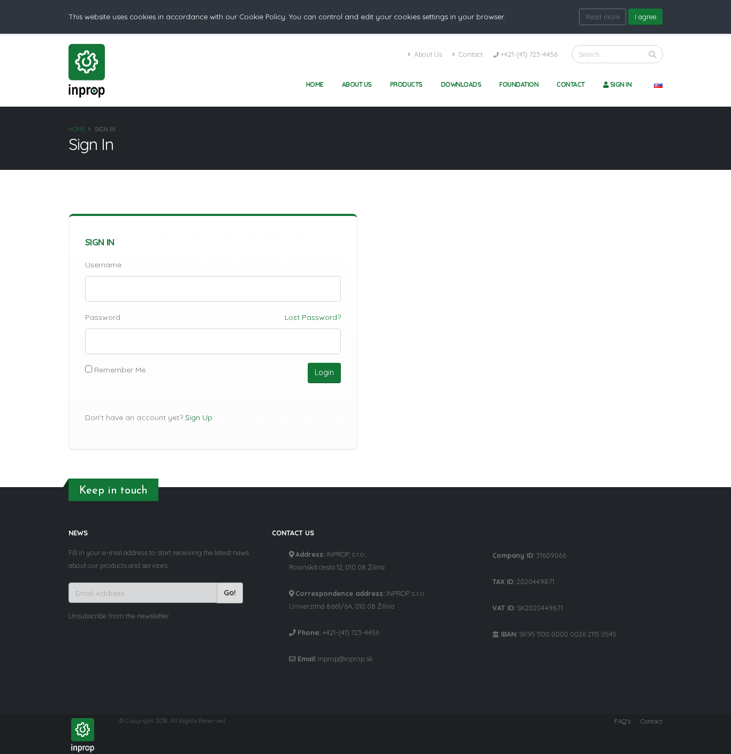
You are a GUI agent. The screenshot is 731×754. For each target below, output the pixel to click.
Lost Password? (313, 317)
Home (315, 84)
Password (102, 317)
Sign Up (198, 417)
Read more (602, 16)
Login (324, 372)
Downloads (461, 84)
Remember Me (119, 370)
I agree (646, 16)
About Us (427, 54)
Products (406, 84)
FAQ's (622, 721)
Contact (470, 54)
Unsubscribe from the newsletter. (119, 615)
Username (103, 265)
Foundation (518, 84)
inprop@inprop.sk (345, 658)
